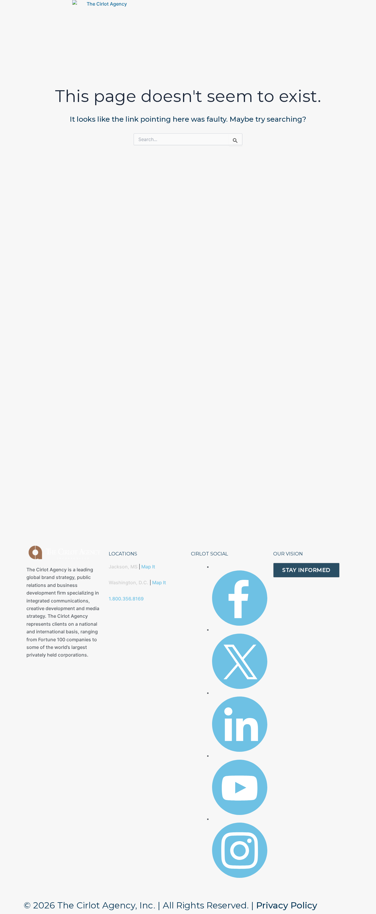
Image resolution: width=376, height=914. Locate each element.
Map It (148, 567)
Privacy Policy (286, 905)
